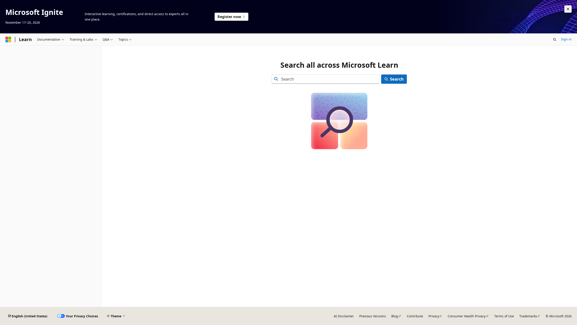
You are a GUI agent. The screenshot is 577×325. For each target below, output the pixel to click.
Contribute (415, 316)
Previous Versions (372, 316)
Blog (394, 316)
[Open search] (554, 39)
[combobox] (325, 79)
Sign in (566, 39)
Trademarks (528, 316)
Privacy (433, 316)
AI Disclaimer (344, 316)
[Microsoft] (8, 39)
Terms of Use (504, 316)
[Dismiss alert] (568, 9)
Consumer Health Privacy (466, 316)
